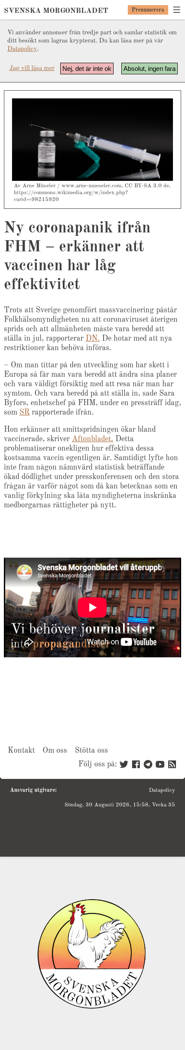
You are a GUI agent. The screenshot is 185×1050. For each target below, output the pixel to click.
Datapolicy (22, 49)
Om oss (55, 750)
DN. (93, 338)
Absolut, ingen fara (149, 68)
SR (24, 412)
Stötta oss (91, 750)
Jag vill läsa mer (32, 68)
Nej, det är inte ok (86, 68)
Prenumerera (148, 10)
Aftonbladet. (92, 439)
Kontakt (21, 750)
